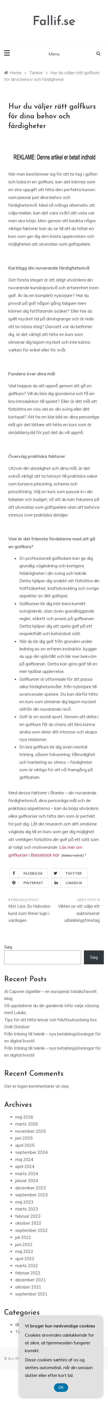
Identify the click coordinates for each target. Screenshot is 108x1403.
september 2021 (31, 1294)
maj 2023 (24, 1202)
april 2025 (24, 1145)
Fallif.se (54, 22)
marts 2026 (26, 1124)
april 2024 (24, 1166)
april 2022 (24, 1258)
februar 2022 (27, 1272)
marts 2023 (26, 1209)
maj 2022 (24, 1251)
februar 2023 (27, 1216)
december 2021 (30, 1279)
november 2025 (30, 1131)
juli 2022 (23, 1237)
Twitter (73, 873)
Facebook (33, 873)
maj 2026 (24, 1117)
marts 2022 (26, 1265)
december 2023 (30, 1187)
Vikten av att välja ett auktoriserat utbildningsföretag (79, 913)
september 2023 (31, 1194)
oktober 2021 (28, 1287)
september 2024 (31, 1152)
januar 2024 (26, 1180)
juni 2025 (23, 1138)
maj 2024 (24, 1159)
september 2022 (31, 1230)
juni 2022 (23, 1244)
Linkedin (74, 883)
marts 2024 (26, 1173)
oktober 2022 (28, 1223)
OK (61, 1387)
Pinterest (33, 883)
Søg (8, 947)
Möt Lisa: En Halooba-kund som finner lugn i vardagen (29, 913)
